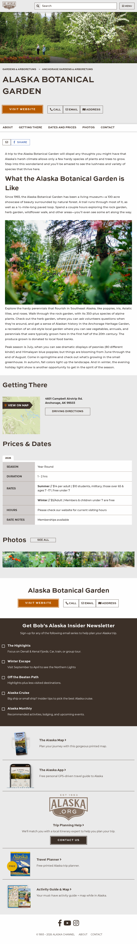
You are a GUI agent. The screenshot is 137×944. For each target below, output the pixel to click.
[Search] (37, 6)
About (8, 127)
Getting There (30, 127)
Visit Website (22, 109)
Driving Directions (67, 411)
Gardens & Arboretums (19, 69)
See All (43, 540)
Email (73, 109)
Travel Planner (48, 859)
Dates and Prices (62, 127)
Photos (88, 127)
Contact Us (69, 840)
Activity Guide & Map (53, 889)
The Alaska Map (52, 740)
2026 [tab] (8, 457)
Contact (108, 127)
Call (57, 109)
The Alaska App (51, 770)
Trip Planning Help (67, 825)
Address (93, 109)
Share (21, 142)
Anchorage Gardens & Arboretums (67, 69)
